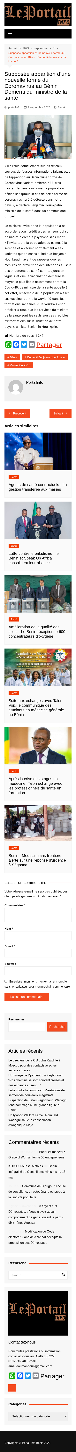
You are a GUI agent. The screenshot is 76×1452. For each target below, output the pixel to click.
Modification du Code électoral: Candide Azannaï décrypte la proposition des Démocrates (35, 1237)
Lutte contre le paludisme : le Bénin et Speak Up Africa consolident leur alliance (34, 558)
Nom (8, 928)
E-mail (9, 946)
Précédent (19, 413)
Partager (49, 345)
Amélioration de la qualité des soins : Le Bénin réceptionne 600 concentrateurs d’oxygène (37, 631)
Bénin (13, 357)
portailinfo (14, 107)
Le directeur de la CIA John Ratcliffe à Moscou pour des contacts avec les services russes (34, 1065)
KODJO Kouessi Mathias (25, 1166)
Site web (10, 963)
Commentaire (14, 905)
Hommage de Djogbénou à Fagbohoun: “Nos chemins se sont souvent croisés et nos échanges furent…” (36, 1080)
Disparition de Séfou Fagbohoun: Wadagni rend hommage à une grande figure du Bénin (37, 1105)
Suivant (58, 413)
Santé (61, 107)
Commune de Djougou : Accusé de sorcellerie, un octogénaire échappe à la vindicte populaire (37, 1192)
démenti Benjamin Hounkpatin (46, 357)
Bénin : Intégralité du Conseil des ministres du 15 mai (36, 1171)
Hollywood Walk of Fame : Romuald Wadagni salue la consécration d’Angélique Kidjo (33, 1120)
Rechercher (16, 1019)
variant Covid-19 (20, 365)
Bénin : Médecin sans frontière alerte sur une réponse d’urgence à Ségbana (37, 860)
